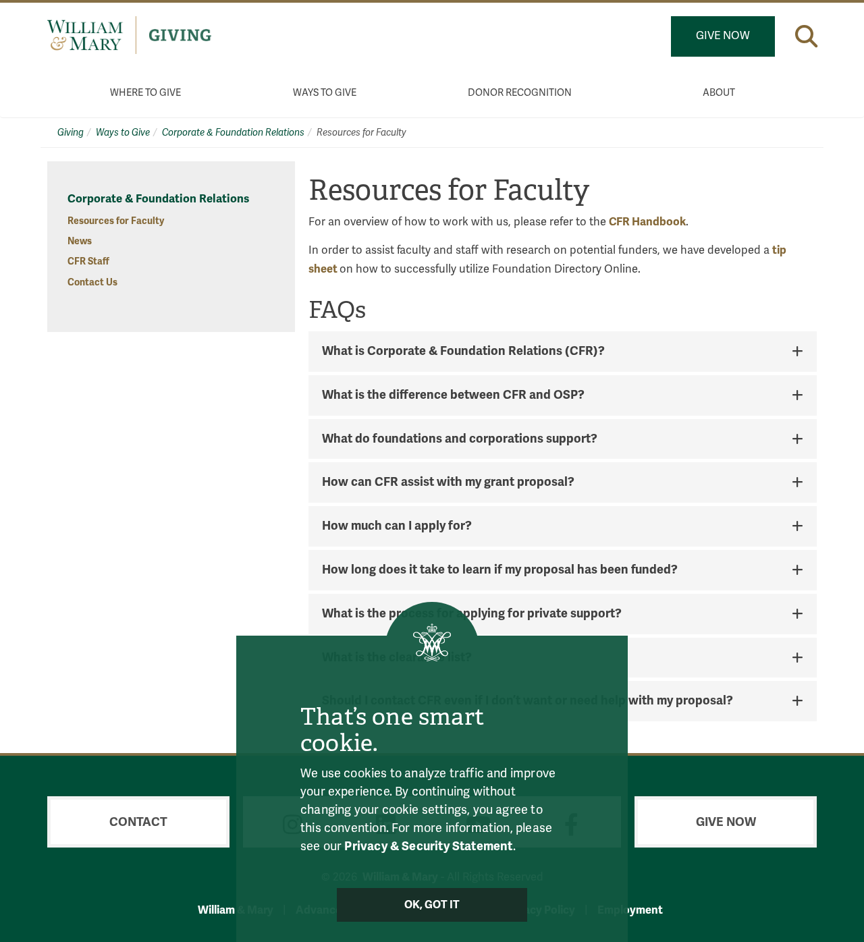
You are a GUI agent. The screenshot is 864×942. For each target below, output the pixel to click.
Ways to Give (324, 93)
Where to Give (145, 93)
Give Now (723, 36)
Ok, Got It (432, 905)
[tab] (562, 351)
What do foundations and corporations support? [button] (459, 439)
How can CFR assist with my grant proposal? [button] (448, 482)
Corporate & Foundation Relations (233, 132)
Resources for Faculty (116, 221)
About (719, 93)
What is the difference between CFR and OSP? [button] (453, 395)
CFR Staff (88, 261)
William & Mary (235, 910)
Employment (630, 910)
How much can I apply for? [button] (397, 526)
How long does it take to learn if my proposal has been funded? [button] (500, 570)
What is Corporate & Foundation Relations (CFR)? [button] (463, 351)
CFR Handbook (647, 222)
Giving (70, 132)
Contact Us (92, 282)
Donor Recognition (520, 93)
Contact (138, 821)
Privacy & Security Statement (428, 846)
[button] (806, 36)
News (80, 241)
